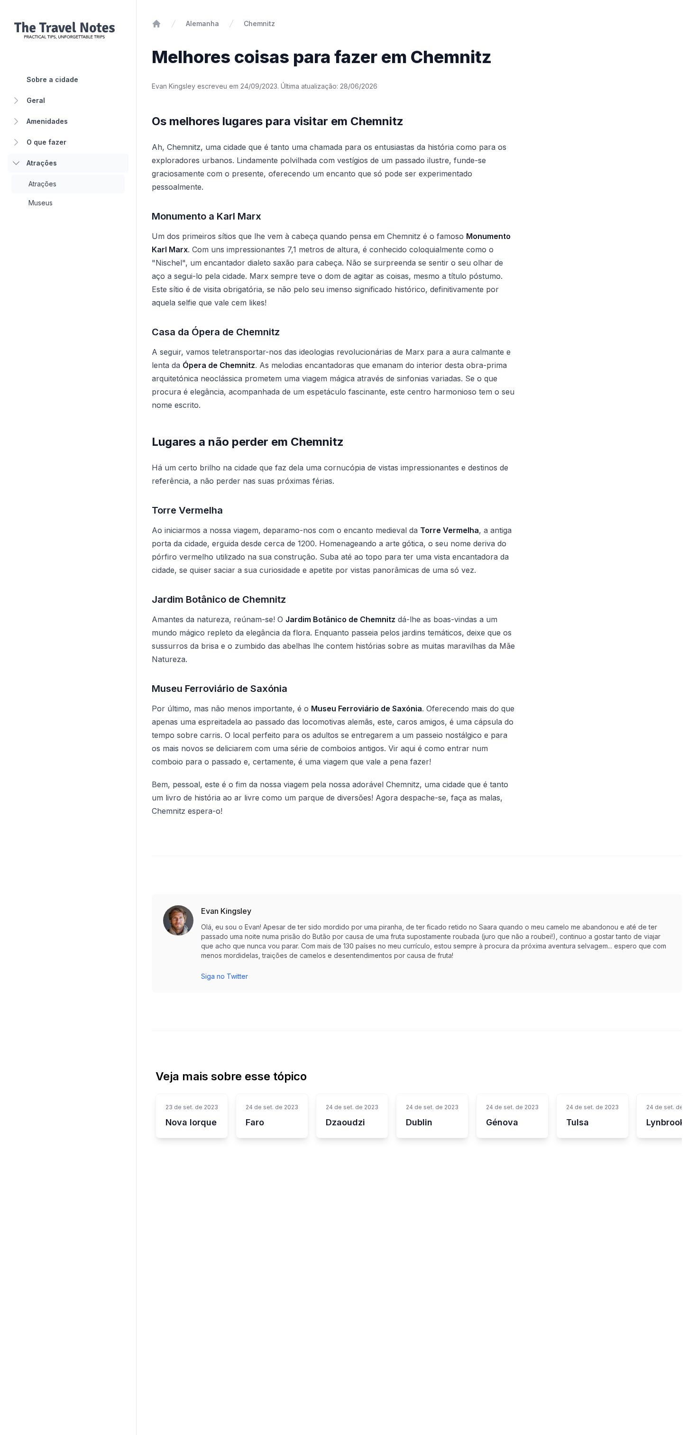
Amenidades (47, 121)
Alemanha (202, 23)
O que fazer (46, 142)
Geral (36, 100)
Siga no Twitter (224, 976)
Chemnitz (259, 23)
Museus (40, 203)
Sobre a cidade (52, 79)
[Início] (156, 23)
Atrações (42, 163)
